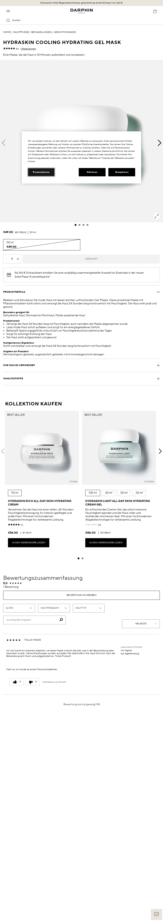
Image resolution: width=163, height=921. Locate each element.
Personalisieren (41, 172)
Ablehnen (92, 172)
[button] (156, 914)
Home (7, 32)
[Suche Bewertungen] (61, 620)
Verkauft (91, 258)
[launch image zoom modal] (156, 216)
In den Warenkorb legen (28, 542)
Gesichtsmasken (65, 32)
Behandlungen (41, 32)
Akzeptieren (121, 172)
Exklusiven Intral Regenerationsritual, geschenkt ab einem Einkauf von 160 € (82, 2)
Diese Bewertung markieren (54, 682)
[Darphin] (81, 11)
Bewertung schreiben (81, 595)
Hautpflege (21, 32)
